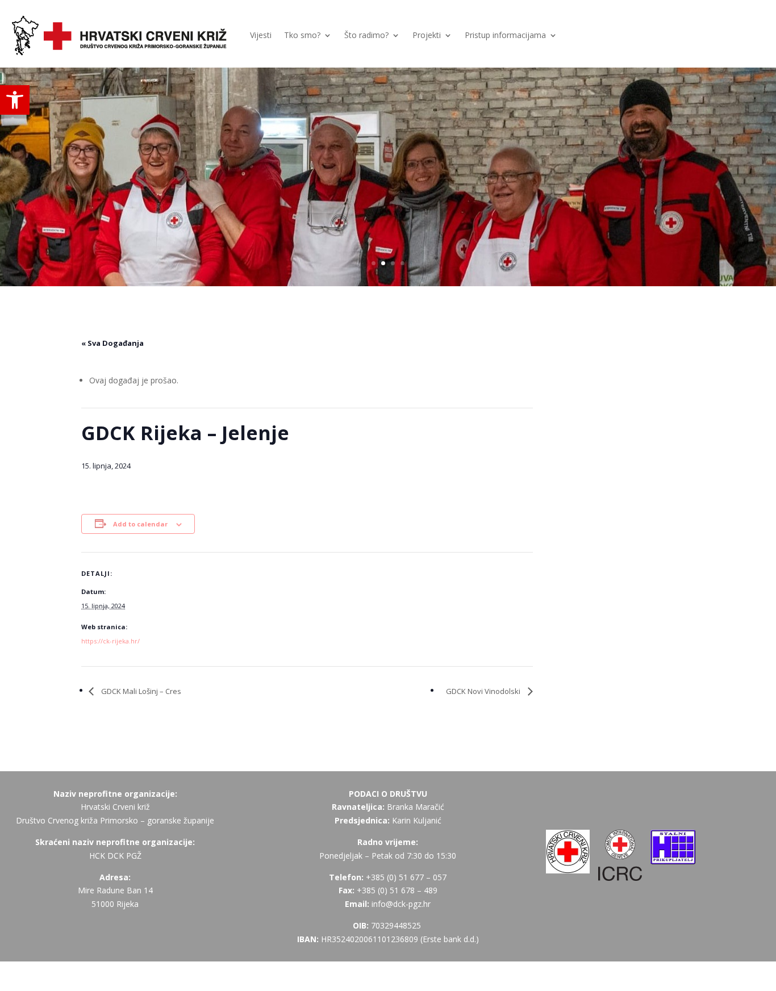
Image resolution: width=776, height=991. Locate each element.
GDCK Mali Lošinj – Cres (140, 691)
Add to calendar (140, 524)
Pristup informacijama (505, 35)
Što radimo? (366, 35)
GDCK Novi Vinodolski (484, 691)
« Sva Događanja (112, 343)
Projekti (426, 35)
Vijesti (261, 35)
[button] (15, 100)
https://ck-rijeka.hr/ (110, 641)
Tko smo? (302, 35)
